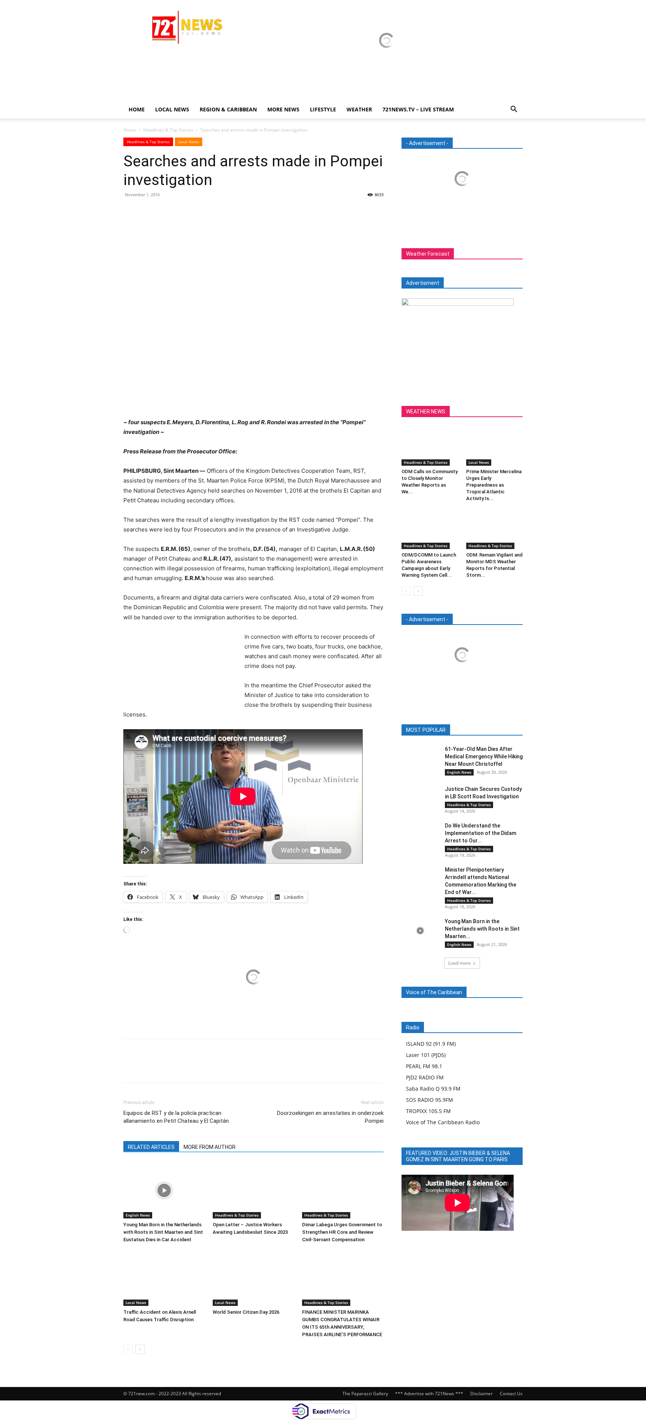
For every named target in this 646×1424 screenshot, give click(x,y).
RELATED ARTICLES (151, 1147)
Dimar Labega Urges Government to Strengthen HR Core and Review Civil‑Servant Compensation (342, 1232)
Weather (359, 109)
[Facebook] (130, 211)
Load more (459, 963)
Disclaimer (481, 1393)
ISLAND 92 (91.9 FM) (431, 1043)
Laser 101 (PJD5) (426, 1054)
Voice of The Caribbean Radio (443, 1122)
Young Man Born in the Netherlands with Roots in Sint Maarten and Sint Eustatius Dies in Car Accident (163, 1232)
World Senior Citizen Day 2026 (246, 1312)
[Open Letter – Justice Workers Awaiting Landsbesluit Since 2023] (253, 1190)
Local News (172, 109)
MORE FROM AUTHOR (210, 1147)
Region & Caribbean (228, 109)
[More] (200, 211)
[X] (148, 211)
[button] (514, 110)
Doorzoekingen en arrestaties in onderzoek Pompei (330, 1117)
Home (137, 109)
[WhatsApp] (182, 211)
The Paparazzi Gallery (365, 1393)
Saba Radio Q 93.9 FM (433, 1088)
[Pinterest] (165, 211)
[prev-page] (128, 1349)
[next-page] (140, 1349)
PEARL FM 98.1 (424, 1066)
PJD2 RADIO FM (425, 1077)
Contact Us (511, 1393)
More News (283, 109)
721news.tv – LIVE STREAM (418, 109)
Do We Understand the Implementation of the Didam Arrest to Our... (480, 833)
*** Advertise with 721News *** (429, 1393)
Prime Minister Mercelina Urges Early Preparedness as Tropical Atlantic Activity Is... (494, 485)
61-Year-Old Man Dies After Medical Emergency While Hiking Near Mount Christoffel (484, 756)
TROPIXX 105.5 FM (428, 1111)
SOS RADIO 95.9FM (429, 1099)
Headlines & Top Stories (168, 130)
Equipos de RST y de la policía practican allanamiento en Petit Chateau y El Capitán (176, 1117)
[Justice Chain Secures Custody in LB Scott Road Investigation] (420, 798)
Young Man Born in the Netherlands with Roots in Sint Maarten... (482, 928)
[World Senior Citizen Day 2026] (253, 1278)
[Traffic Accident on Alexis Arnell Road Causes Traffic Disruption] (164, 1278)
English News (138, 1215)
